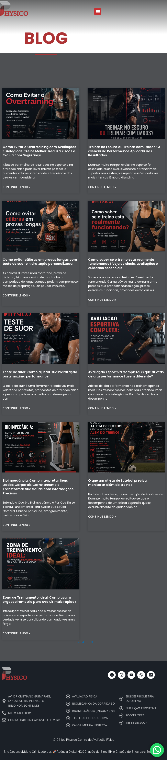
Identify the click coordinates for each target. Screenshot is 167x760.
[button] (97, 11)
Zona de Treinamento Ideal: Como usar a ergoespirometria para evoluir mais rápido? (39, 599)
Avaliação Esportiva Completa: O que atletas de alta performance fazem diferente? (126, 374)
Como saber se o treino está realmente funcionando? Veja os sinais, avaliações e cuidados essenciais (123, 263)
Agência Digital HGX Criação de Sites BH (84, 752)
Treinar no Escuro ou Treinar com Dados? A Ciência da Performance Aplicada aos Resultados (124, 151)
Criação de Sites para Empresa (137, 752)
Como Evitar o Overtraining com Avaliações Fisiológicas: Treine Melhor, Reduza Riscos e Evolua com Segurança (39, 151)
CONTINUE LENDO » (17, 187)
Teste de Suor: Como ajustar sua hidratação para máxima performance (40, 374)
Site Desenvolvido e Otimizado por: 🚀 (30, 752)
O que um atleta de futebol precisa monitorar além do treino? (117, 482)
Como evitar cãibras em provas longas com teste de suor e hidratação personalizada (40, 261)
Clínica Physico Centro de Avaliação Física (85, 740)
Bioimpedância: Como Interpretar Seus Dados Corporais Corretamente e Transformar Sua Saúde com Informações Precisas (38, 486)
